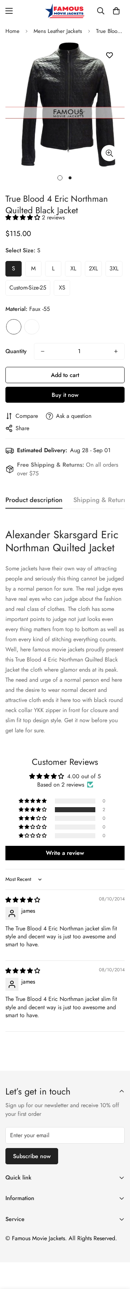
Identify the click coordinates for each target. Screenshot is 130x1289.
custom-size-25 (27, 287)
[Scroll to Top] (117, 1250)
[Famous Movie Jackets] (65, 11)
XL (73, 268)
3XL (113, 268)
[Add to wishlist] (109, 55)
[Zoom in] (109, 153)
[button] (116, 11)
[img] (22, 900)
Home (12, 31)
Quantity (16, 351)
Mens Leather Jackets (58, 31)
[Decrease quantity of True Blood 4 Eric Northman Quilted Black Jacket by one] (42, 351)
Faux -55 (13, 327)
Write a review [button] (65, 853)
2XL (93, 268)
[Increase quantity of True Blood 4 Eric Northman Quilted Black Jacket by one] (116, 351)
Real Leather (32, 327)
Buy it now (65, 395)
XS (62, 287)
